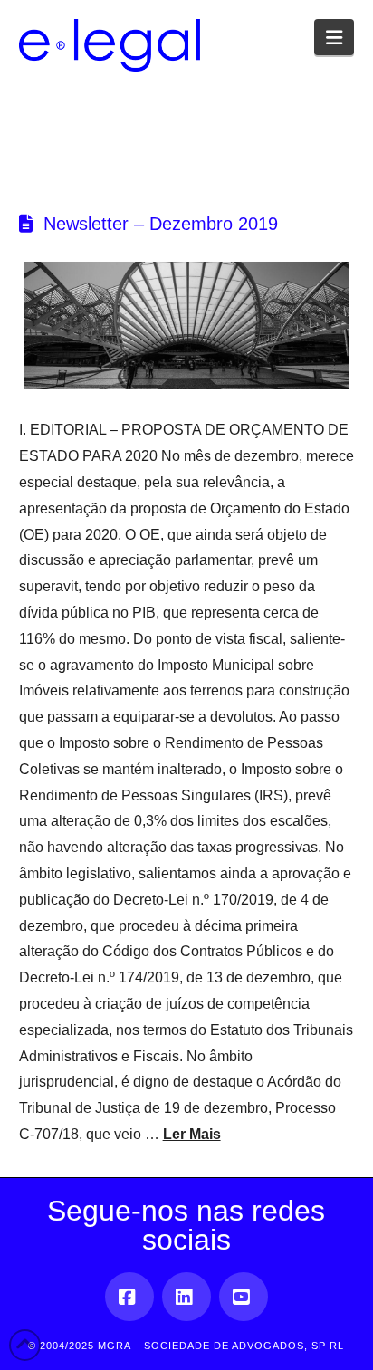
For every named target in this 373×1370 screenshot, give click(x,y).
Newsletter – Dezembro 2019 (160, 224)
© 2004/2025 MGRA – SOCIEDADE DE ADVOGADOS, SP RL (186, 1345)
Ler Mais (192, 1134)
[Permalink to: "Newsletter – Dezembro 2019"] (186, 326)
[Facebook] (129, 1296)
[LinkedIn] (186, 1296)
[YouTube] (243, 1296)
